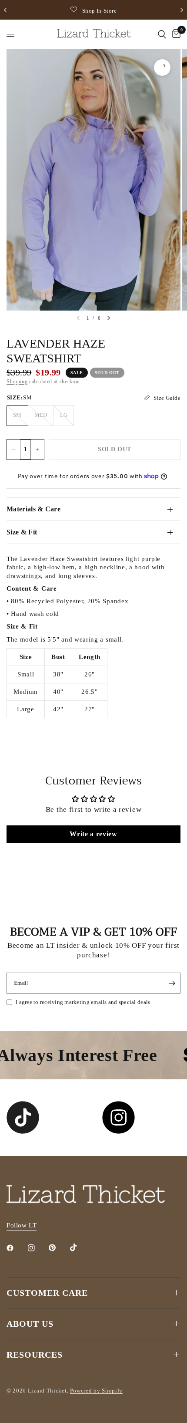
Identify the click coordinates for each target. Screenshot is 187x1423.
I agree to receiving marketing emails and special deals (83, 1002)
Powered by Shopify (96, 1390)
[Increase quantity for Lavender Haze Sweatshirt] (37, 449)
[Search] (162, 34)
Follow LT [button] (22, 1225)
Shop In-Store (99, 10)
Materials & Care (33, 509)
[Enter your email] (171, 983)
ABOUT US (30, 1323)
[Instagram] (37, 1247)
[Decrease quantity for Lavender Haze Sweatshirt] (13, 449)
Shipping (17, 382)
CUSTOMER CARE (47, 1293)
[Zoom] (162, 67)
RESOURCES (35, 1354)
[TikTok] (79, 1247)
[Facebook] (16, 1247)
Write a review (93, 834)
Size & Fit (22, 532)
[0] (174, 34)
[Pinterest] (58, 1247)
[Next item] (108, 318)
